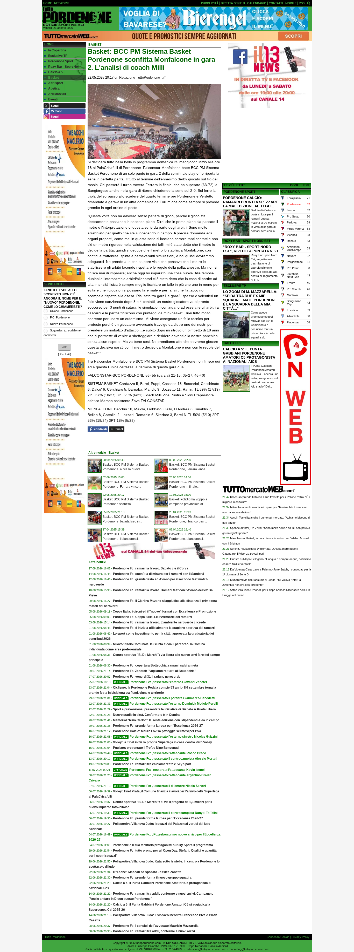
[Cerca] (308, 2)
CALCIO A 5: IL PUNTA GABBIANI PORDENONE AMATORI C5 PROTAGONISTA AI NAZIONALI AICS (249, 355)
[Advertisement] (266, 145)
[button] (64, 347)
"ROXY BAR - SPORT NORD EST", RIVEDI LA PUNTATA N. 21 (251, 249)
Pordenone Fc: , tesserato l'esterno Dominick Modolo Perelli (166, 703)
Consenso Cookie (278, 937)
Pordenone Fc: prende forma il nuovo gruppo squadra (152, 877)
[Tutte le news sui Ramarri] (77, 16)
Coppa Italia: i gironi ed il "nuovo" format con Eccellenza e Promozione (164, 611)
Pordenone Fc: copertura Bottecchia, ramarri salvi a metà (155, 665)
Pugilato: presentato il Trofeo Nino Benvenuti (146, 748)
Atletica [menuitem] (54, 88)
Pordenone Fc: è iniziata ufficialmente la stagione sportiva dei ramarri (164, 628)
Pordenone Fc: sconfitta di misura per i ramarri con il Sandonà (158, 574)
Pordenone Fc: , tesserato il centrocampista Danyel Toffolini (165, 813)
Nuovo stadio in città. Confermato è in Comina (146, 715)
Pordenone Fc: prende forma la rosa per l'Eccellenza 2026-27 (158, 725)
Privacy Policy (300, 937)
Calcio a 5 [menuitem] (55, 72)
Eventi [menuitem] (53, 99)
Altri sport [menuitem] (55, 83)
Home (49, 44)
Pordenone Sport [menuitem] (60, 61)
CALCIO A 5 (232, 343)
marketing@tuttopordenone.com (249, 949)
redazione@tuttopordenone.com (206, 949)
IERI (306, 185)
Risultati (64, 354)
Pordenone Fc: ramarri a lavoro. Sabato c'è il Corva (150, 568)
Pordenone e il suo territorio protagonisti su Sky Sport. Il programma (163, 845)
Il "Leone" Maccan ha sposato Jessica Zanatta (147, 872)
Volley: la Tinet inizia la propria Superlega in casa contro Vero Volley (162, 742)
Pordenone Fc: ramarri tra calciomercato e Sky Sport (152, 764)
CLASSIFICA (290, 192)
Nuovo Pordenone (61, 323)
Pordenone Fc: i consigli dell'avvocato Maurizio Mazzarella (156, 926)
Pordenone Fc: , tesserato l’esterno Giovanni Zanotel (160, 682)
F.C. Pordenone (60, 317)
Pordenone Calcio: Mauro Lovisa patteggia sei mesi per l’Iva (157, 731)
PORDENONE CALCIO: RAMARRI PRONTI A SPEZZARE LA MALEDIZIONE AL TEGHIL (250, 202)
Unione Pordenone (61, 310)
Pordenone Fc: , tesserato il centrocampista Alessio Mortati (165, 758)
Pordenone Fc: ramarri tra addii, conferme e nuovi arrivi (154, 931)
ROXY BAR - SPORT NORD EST (247, 241)
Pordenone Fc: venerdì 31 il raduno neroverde (146, 676)
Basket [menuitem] (53, 77)
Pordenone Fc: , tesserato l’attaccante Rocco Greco (160, 753)
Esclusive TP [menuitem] (57, 56)
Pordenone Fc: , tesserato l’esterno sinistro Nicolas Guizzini (165, 736)
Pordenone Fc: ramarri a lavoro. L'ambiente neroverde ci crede (159, 622)
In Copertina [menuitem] (57, 50)
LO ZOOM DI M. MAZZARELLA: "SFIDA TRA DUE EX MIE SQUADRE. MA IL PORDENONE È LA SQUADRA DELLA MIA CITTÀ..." (250, 300)
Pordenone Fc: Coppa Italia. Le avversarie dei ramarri (152, 617)
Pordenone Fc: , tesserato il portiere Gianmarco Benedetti (164, 698)
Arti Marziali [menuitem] (57, 94)
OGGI (294, 185)
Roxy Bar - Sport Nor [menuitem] (63, 67)
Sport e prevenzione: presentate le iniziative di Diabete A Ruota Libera (164, 709)
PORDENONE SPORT (239, 192)
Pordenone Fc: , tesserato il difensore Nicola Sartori (160, 786)
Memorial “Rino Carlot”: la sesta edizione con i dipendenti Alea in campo (166, 720)
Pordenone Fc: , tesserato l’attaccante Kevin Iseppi (159, 770)
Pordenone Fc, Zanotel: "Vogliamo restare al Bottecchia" (154, 671)
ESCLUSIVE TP (235, 286)
